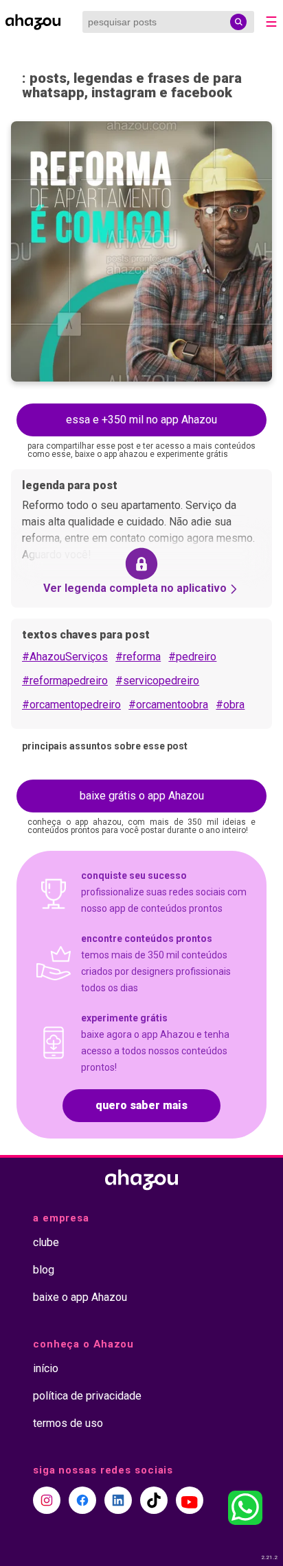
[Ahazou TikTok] (154, 1500)
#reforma (138, 656)
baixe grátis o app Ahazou (142, 795)
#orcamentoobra (168, 704)
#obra (230, 704)
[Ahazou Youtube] (189, 1500)
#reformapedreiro (65, 680)
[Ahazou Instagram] (46, 1500)
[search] (238, 22)
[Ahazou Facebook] (82, 1500)
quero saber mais (141, 1105)
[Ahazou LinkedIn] (118, 1500)
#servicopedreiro (157, 680)
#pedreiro (192, 656)
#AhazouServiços (65, 656)
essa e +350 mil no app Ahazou (141, 419)
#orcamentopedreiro (71, 704)
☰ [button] (271, 22)
